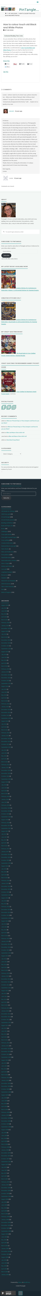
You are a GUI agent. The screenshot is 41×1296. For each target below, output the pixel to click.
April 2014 (4, 932)
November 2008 (5, 1121)
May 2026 (4, 614)
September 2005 (6, 1231)
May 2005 (4, 1240)
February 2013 (5, 973)
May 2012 (4, 999)
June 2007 (4, 1170)
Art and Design (12, 13)
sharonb (11, 111)
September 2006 (6, 1196)
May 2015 (4, 904)
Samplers (4, 578)
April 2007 (4, 1176)
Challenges (4, 531)
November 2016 (5, 857)
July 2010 (4, 1063)
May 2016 (4, 872)
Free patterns (5, 554)
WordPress (27, 1282)
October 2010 (5, 1054)
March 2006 (4, 1214)
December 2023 (5, 675)
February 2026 (5, 622)
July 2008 (4, 1132)
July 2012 (4, 993)
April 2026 (4, 617)
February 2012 (5, 1008)
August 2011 (4, 1025)
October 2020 (5, 776)
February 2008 (5, 1147)
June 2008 (4, 1135)
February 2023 (5, 704)
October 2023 (5, 680)
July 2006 (4, 1202)
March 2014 (4, 935)
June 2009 (4, 1101)
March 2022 (4, 730)
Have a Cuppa (5, 563)
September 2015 (6, 895)
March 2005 (4, 1245)
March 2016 (4, 877)
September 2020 (6, 779)
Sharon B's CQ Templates (8, 581)
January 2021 (5, 767)
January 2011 (5, 1046)
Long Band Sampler (6, 572)
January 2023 (5, 706)
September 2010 (6, 1057)
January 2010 (5, 1080)
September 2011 (6, 1022)
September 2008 (6, 1127)
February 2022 (5, 733)
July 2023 (4, 689)
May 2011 (4, 1034)
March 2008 (4, 1144)
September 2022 (6, 718)
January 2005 (5, 1248)
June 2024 (4, 657)
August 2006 (4, 1199)
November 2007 (5, 1156)
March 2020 (4, 793)
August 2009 (4, 1095)
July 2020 (4, 785)
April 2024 (4, 663)
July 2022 (4, 724)
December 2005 (5, 1222)
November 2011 (5, 1016)
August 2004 (4, 1257)
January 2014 (5, 941)
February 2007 (5, 1182)
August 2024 (4, 651)
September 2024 (6, 648)
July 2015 (4, 901)
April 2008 (4, 1141)
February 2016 (5, 880)
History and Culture (6, 566)
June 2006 (4, 1205)
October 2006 (5, 1193)
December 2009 (5, 1083)
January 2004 (5, 1274)
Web (2, 589)
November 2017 (5, 825)
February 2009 (5, 1112)
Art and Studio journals (7, 520)
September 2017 (6, 828)
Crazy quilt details (6, 534)
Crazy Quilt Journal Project (8, 537)
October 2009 (5, 1089)
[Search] (3, 231)
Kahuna (20, 1282)
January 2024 (5, 672)
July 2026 (4, 608)
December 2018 (5, 808)
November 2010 (5, 1051)
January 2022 (5, 735)
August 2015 (4, 898)
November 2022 (5, 712)
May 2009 (4, 1103)
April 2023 (4, 698)
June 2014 (4, 927)
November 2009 (5, 1086)
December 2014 (5, 909)
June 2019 (4, 802)
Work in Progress (6, 592)
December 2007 (5, 1153)
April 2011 (4, 1037)
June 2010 (4, 1066)
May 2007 (4, 1173)
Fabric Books (5, 549)
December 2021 (5, 738)
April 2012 (4, 1002)
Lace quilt (4, 569)
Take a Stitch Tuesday (7, 586)
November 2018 (5, 811)
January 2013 (5, 976)
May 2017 (4, 840)
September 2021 (6, 747)
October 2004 (5, 1254)
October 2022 (5, 715)
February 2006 (5, 1216)
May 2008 (4, 1138)
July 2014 (4, 924)
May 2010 (4, 1069)
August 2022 (4, 721)
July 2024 (4, 654)
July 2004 (4, 1260)
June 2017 (4, 837)
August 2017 (4, 831)
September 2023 (6, 683)
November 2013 (5, 947)
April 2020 (4, 791)
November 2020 (5, 773)
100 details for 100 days (8, 511)
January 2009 (5, 1115)
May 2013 (4, 964)
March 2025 (4, 637)
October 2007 (5, 1159)
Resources (4, 575)
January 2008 (5, 1150)
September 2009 (6, 1092)
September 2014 (6, 918)
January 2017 (5, 851)
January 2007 (5, 1185)
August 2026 (4, 605)
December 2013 (5, 944)
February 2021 (5, 764)
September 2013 (6, 953)
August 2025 (4, 631)
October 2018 (5, 814)
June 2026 (4, 611)
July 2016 (4, 869)
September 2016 (6, 863)
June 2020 (4, 788)
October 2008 (5, 1124)
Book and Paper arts (7, 526)
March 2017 (4, 846)
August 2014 (4, 921)
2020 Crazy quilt (5, 514)
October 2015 (5, 892)
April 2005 (4, 1242)
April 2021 (4, 759)
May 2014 (4, 930)
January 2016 (5, 883)
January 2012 (5, 1011)
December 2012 (5, 979)
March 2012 (4, 1005)
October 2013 (5, 950)
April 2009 (4, 1106)
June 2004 (4, 1263)
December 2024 (5, 640)
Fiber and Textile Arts (7, 552)
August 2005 (4, 1234)
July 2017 (4, 834)
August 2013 (4, 956)
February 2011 (5, 1043)
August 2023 (4, 686)
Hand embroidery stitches (8, 560)
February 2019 (5, 805)
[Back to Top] (20, 1293)
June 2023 (4, 692)
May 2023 (4, 695)
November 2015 (5, 889)
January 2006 (5, 1219)
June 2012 (4, 996)
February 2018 (5, 822)
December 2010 (5, 1048)
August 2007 (4, 1164)
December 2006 (5, 1187)
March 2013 (4, 970)
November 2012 (5, 982)
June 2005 (4, 1237)
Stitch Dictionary (6, 584)
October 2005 (5, 1228)
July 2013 (4, 959)
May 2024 (4, 660)
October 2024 (5, 646)
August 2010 (4, 1060)
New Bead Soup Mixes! (13, 440)
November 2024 (5, 643)
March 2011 (4, 1040)
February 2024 (5, 669)
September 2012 (6, 988)
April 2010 (4, 1072)
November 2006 (5, 1190)
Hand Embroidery (6, 557)
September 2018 (6, 817)
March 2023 (4, 701)
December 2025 (5, 628)
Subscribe (6, 255)
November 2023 (5, 678)
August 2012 (4, 990)
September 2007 (6, 1161)
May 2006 (4, 1208)
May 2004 (4, 1266)
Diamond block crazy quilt (8, 546)
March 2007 (4, 1179)
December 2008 (5, 1118)
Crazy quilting (5, 540)
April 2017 (4, 843)
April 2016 (4, 875)
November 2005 (5, 1225)
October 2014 (5, 915)
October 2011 (5, 1019)
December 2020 (5, 770)
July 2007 (4, 1167)
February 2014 (5, 938)
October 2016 (5, 860)
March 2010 (4, 1074)
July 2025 (4, 634)
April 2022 (4, 727)
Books (3, 528)
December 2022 (5, 709)
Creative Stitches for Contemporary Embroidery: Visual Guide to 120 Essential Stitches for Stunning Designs (19, 322)
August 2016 (4, 866)
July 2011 (4, 1028)
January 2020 (5, 799)
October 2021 (5, 744)
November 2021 (5, 741)
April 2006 (4, 1211)
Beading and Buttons (7, 523)
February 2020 (5, 796)
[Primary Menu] (37, 2)
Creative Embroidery (7, 543)
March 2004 (4, 1272)
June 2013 (4, 961)
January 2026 (5, 625)
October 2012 (5, 985)
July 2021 (4, 750)
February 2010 (5, 1077)
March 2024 (4, 666)
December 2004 (5, 1251)
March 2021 (4, 762)
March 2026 (4, 620)
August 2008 (4, 1129)
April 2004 (4, 1269)
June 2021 (4, 753)
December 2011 (5, 1014)
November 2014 (5, 912)
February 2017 (5, 848)
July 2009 (4, 1098)
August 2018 (4, 819)
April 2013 (4, 967)
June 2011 (4, 1031)
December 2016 (5, 854)
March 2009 (4, 1109)
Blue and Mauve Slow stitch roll (15, 432)
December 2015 (5, 886)
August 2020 (4, 782)
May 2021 (4, 756)
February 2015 (5, 906)
